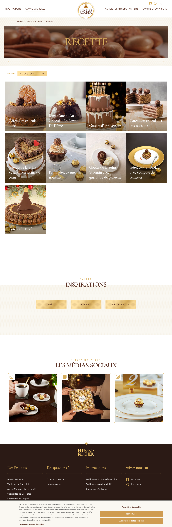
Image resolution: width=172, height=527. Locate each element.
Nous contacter (54, 483)
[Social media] (151, 3)
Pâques (86, 305)
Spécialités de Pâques (18, 498)
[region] (86, 513)
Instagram (136, 483)
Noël (51, 305)
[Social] (139, 398)
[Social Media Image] (86, 398)
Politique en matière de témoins (101, 479)
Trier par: (10, 73)
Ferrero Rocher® (15, 479)
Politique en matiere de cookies (32, 524)
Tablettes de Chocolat (18, 483)
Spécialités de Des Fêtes (19, 493)
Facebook (136, 479)
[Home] (86, 10)
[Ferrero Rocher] (33, 398)
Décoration (121, 305)
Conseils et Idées (35, 8)
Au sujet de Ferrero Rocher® (122, 8)
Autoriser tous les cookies (131, 521)
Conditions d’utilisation (97, 488)
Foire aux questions (56, 479)
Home (20, 21)
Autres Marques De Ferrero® (21, 488)
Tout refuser (131, 513)
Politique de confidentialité (99, 483)
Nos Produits (13, 8)
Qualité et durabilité (154, 8)
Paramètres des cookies (131, 506)
